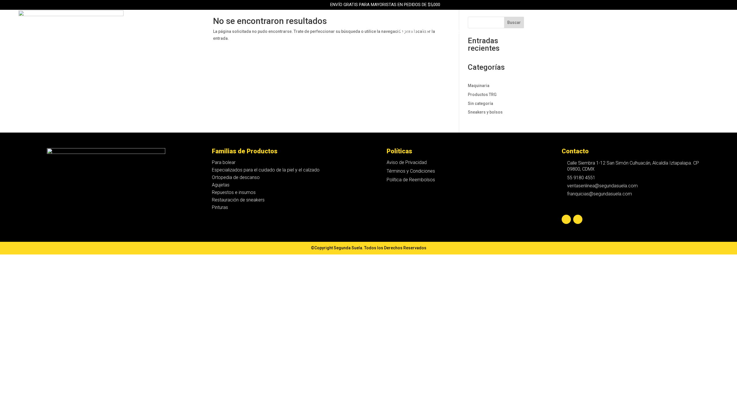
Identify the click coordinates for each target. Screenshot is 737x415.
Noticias (637, 32)
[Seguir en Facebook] (566, 219)
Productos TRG (482, 94)
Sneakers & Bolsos (461, 32)
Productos (413, 32)
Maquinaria (510, 32)
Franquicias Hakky (558, 32)
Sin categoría (480, 103)
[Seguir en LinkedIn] (577, 219)
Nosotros (604, 32)
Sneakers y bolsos (485, 112)
